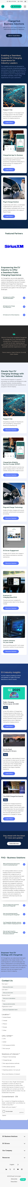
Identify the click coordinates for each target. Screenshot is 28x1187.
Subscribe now (14, 843)
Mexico (5, 1024)
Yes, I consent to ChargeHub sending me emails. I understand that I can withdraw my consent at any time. (13, 1102)
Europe (5, 1027)
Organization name (7, 1006)
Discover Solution (10, 430)
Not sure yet (6, 1048)
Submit (4, 1115)
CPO (4, 1038)
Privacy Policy (14, 1181)
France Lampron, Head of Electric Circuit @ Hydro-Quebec (14, 353)
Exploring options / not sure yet (11, 1070)
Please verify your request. (9, 1107)
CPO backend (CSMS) (9, 1045)
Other (4, 1030)
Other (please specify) (9, 1066)
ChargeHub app (7, 1060)
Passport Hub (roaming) (9, 1057)
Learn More (9, 122)
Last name (5, 989)
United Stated (7, 1017)
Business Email (6, 995)
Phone (3, 1001)
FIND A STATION (12, 1)
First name (5, 984)
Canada (5, 1020)
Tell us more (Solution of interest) (11, 1074)
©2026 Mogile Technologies (14, 1176)
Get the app (17, 6)
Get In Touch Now (14, 35)
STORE (21, 1)
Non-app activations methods (11, 1063)
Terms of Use (14, 1178)
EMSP (4, 1042)
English (12, 1164)
